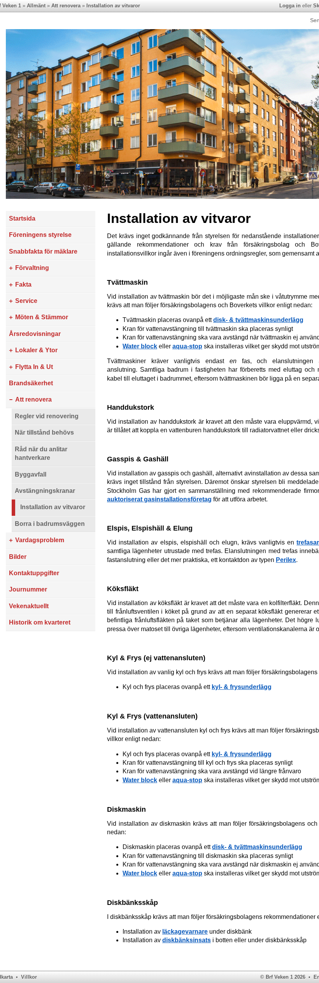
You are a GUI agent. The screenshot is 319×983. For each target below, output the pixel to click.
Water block (140, 346)
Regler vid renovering (47, 416)
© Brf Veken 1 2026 (282, 977)
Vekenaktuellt (29, 606)
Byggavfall (30, 474)
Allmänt (36, 6)
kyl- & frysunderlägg (242, 687)
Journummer (28, 589)
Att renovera (66, 6)
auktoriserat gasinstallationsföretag (159, 499)
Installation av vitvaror (113, 6)
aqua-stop (187, 346)
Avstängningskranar (45, 490)
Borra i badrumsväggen (50, 523)
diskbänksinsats (186, 940)
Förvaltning (32, 267)
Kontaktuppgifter (34, 573)
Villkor (29, 977)
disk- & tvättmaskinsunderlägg (258, 320)
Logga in (290, 6)
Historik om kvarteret (39, 622)
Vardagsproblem (39, 540)
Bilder (17, 556)
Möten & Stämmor (41, 317)
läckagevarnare (185, 931)
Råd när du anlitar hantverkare (41, 453)
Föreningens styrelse (40, 234)
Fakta (23, 284)
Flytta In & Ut (34, 367)
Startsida (22, 218)
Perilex (286, 560)
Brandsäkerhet (31, 383)
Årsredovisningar (35, 334)
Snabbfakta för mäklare (43, 251)
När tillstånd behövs (44, 432)
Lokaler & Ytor (36, 350)
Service (26, 301)
